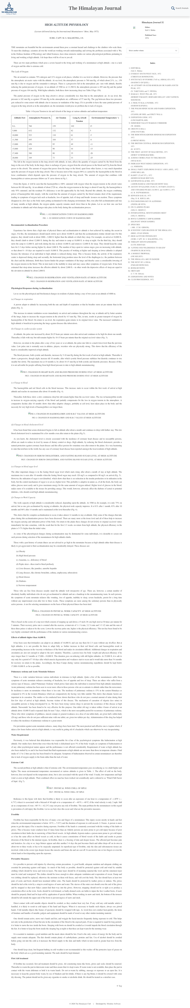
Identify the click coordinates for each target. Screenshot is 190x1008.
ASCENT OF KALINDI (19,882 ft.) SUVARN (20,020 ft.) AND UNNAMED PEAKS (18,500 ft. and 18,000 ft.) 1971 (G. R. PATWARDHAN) (153, 189)
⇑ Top (119, 985)
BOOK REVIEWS (138, 268)
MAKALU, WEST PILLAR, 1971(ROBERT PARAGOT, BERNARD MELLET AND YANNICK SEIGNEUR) (155, 97)
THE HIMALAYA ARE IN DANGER (145, 259)
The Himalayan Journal (95, 8)
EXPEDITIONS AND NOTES (142, 276)
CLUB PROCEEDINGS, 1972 (142, 279)
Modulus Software (114, 1003)
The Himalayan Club (83, 1003)
